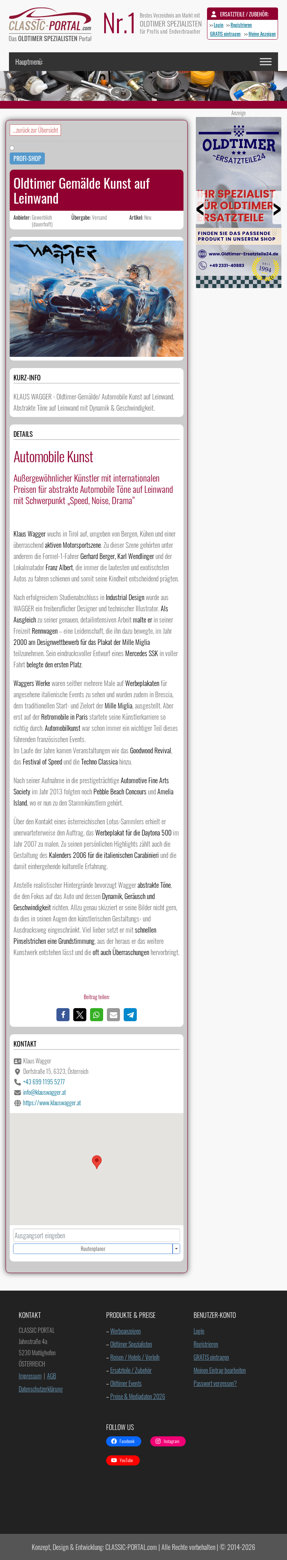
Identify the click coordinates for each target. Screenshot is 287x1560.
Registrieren (241, 24)
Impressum (30, 1375)
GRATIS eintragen (225, 33)
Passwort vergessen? (215, 1383)
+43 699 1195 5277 (44, 1081)
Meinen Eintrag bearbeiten (220, 1370)
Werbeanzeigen (125, 1330)
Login (218, 24)
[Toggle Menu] (266, 61)
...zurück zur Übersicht (35, 130)
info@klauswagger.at (44, 1092)
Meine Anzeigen (262, 33)
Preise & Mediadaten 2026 (137, 1396)
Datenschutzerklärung (41, 1388)
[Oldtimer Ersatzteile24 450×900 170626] (238, 285)
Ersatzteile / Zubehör (131, 1370)
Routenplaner (93, 1248)
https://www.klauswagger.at (52, 1102)
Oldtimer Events (126, 1383)
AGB (51, 1375)
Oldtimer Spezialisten (131, 1344)
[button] (63, 1014)
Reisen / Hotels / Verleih (135, 1357)
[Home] (54, 26)
